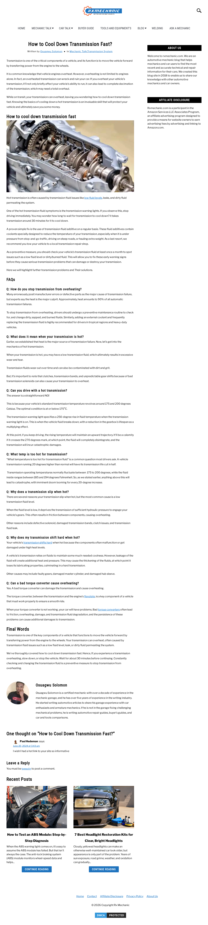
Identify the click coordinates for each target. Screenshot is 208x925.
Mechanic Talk (41, 28)
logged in (26, 768)
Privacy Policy (134, 896)
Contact (92, 896)
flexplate (89, 596)
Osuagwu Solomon (51, 51)
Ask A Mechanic (179, 28)
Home (21, 28)
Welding (157, 28)
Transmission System (100, 51)
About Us (152, 896)
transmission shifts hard (37, 542)
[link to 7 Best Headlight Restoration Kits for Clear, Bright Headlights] (103, 807)
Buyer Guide (86, 28)
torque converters (109, 609)
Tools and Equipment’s (115, 28)
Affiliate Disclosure (111, 896)
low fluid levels (93, 197)
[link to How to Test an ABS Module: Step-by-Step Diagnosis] (36, 807)
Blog (141, 28)
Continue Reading (37, 869)
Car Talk (65, 28)
